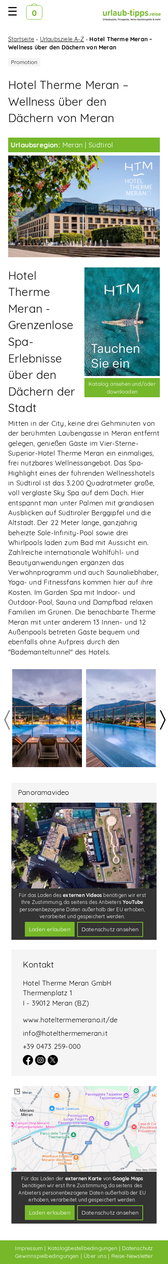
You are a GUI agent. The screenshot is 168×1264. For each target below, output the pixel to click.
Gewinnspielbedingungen (47, 1256)
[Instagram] (40, 1062)
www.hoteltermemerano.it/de (70, 1019)
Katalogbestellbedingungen (82, 1248)
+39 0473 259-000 (52, 1046)
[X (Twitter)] (53, 1062)
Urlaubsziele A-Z (62, 39)
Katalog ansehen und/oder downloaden (122, 387)
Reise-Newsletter (132, 1256)
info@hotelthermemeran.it (65, 1033)
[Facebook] (28, 1062)
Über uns (95, 1256)
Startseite (21, 39)
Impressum (29, 1248)
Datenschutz (137, 1248)
